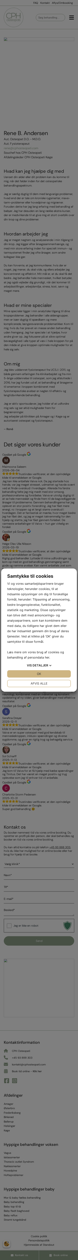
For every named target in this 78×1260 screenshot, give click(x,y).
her (47, 657)
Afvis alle (39, 683)
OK (39, 674)
